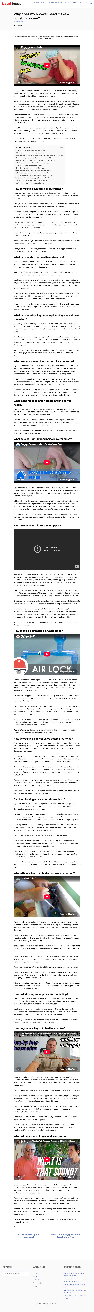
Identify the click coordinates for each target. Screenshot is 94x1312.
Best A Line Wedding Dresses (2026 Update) (75, 1297)
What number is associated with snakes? (74, 1286)
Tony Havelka (19, 21)
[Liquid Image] (11, 4)
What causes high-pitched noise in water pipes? (33, 163)
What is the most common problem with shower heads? (36, 160)
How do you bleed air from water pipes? (30, 165)
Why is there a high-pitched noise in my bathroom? (35, 175)
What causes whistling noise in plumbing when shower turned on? (39, 155)
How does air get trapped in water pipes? (30, 168)
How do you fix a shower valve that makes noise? (33, 170)
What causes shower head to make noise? (31, 153)
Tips (15, 1227)
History (84, 2)
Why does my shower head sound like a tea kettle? (34, 158)
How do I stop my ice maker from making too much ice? (74, 1280)
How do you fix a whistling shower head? (30, 150)
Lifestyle (83, 6)
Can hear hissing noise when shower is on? (32, 173)
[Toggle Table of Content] (61, 147)
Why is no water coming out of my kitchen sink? (74, 1291)
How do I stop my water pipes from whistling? (33, 178)
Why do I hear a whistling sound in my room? (33, 183)
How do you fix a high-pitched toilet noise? (32, 180)
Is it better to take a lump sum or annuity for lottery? (74, 1274)
